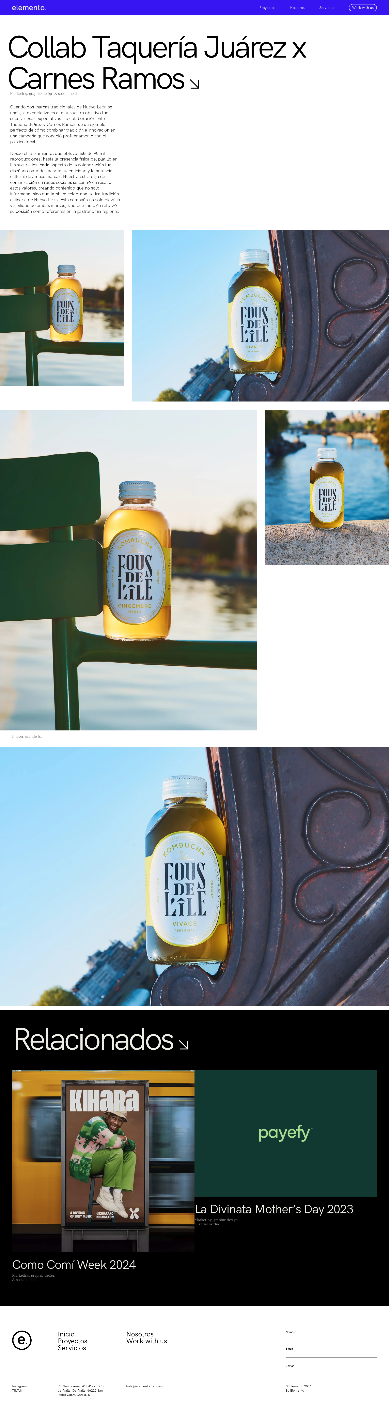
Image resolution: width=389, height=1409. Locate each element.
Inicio (66, 1334)
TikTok (17, 1390)
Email (289, 1348)
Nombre (291, 1332)
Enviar (290, 1366)
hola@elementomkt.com (144, 1386)
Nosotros (297, 8)
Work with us (146, 1340)
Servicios (326, 8)
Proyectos (267, 8)
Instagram (19, 1386)
